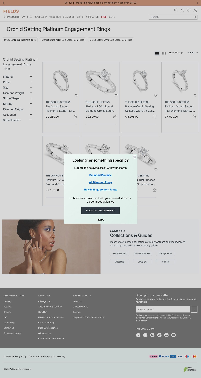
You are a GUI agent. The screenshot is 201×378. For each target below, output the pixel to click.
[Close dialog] (134, 156)
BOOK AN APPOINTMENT (100, 210)
